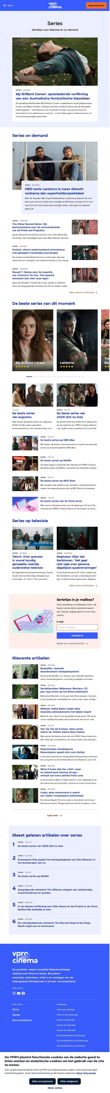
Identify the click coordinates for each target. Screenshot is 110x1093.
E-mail (60, 621)
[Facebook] (23, 993)
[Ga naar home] (55, 5)
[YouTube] (18, 993)
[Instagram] (14, 993)
